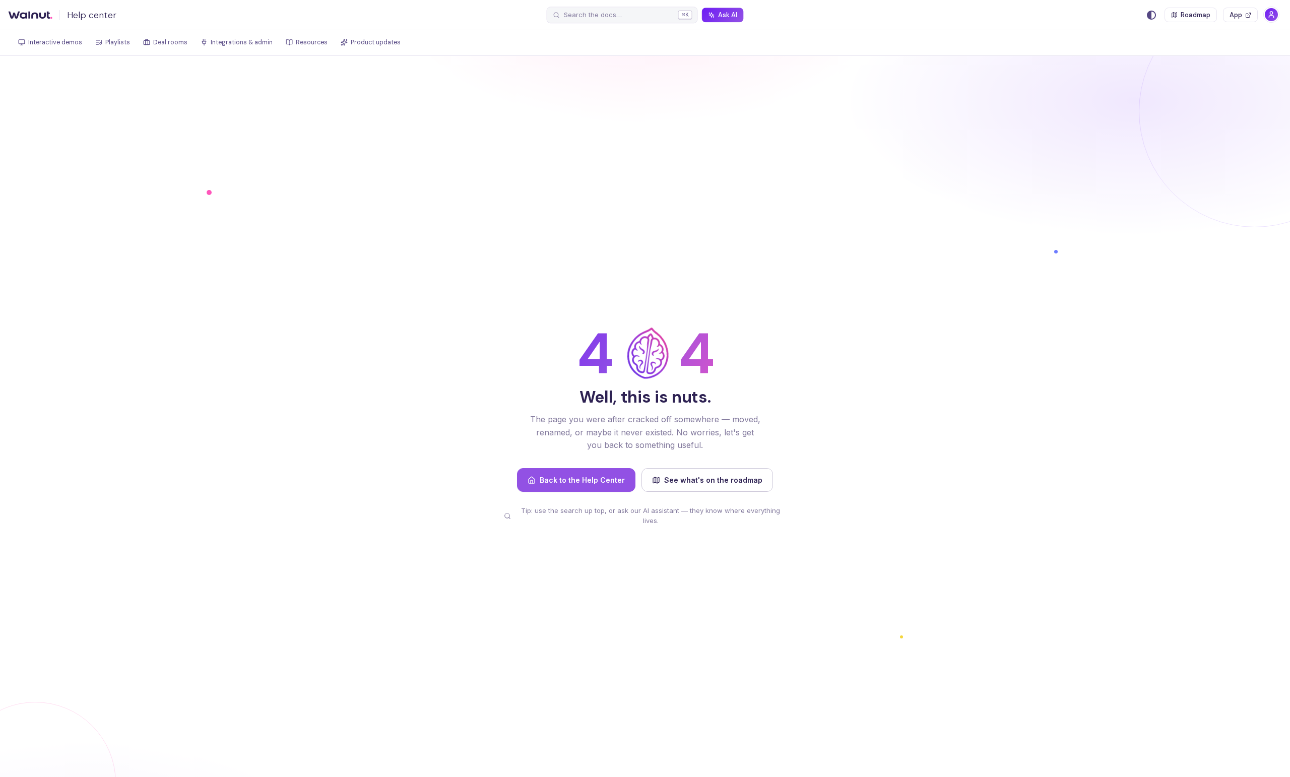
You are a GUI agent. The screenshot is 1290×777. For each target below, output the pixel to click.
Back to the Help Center (582, 480)
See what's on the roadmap (713, 480)
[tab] (50, 43)
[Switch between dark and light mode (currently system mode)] (1151, 15)
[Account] (1271, 14)
